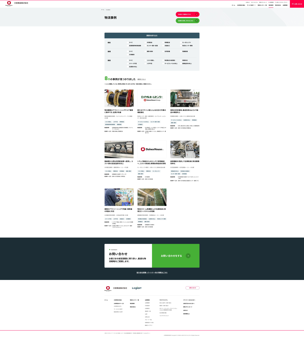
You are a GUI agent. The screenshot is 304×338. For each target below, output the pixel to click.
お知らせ (248, 2)
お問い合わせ (192, 288)
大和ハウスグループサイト (281, 2)
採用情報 (272, 2)
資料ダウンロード (263, 2)
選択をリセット (142, 79)
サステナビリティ (254, 2)
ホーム (102, 9)
